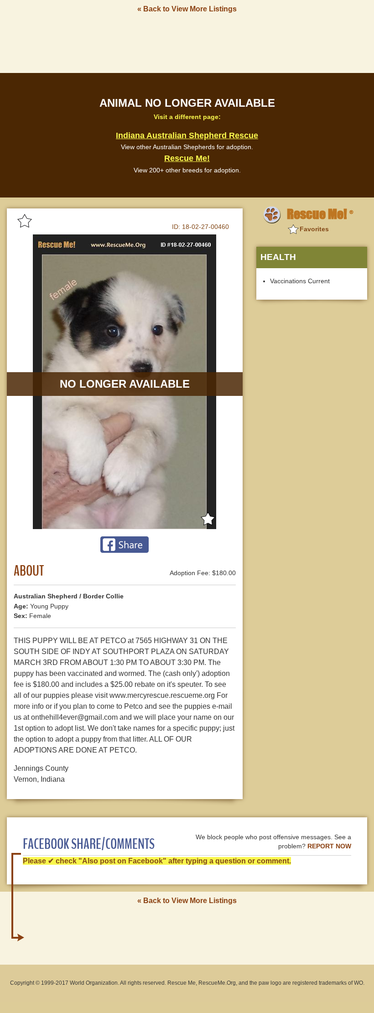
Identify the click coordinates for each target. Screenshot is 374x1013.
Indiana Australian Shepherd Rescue (187, 135)
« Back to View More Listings (187, 9)
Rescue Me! (187, 158)
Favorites (314, 229)
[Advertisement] (187, 42)
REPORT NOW (329, 846)
